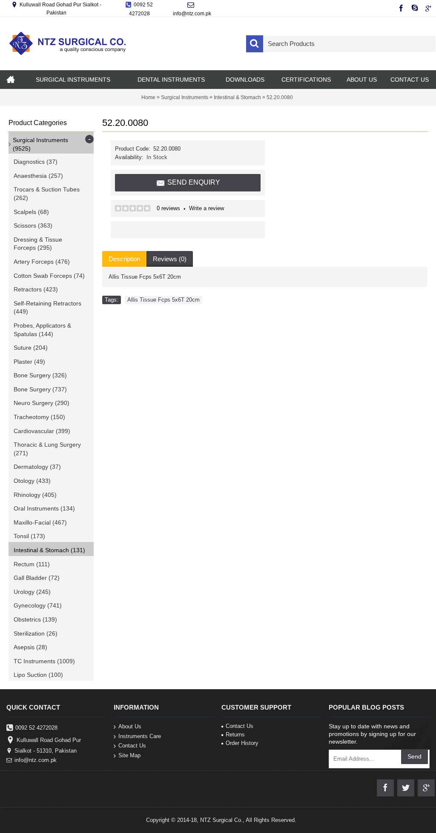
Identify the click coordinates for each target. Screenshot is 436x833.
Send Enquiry (193, 182)
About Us (129, 726)
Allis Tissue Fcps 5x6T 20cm (163, 300)
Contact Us (132, 745)
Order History (242, 743)
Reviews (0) (169, 258)
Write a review (206, 208)
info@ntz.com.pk (35, 760)
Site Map (129, 755)
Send (414, 756)
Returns (235, 734)
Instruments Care (139, 736)
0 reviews (168, 208)
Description (124, 258)
